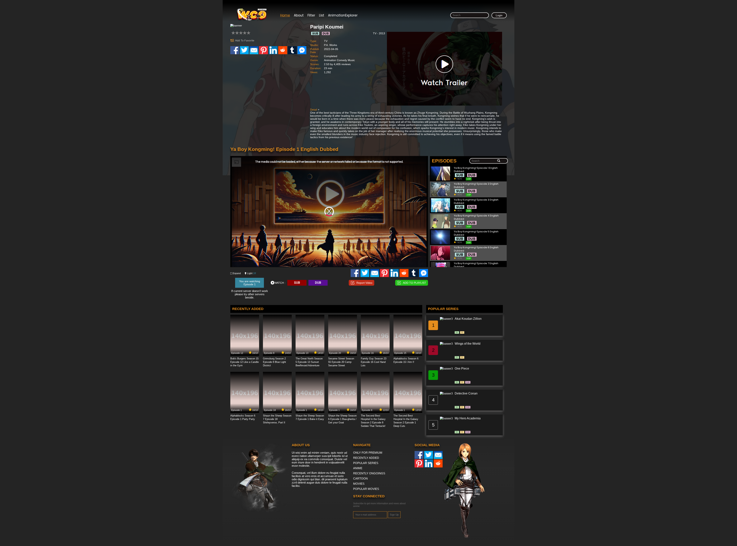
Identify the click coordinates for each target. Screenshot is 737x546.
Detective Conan (466, 393)
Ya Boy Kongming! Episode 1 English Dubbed (476, 169)
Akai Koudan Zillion (468, 318)
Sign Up (394, 514)
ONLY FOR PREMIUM (367, 452)
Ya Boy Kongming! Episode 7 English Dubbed (476, 265)
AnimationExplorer (343, 15)
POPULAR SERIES (365, 463)
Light (251, 273)
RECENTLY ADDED (366, 457)
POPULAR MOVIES (366, 488)
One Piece (462, 368)
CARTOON (360, 478)
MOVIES (358, 483)
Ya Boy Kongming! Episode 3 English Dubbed (476, 201)
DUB (318, 282)
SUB (297, 282)
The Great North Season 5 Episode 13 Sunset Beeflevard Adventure (309, 362)
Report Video (364, 282)
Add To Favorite (244, 40)
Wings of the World (467, 343)
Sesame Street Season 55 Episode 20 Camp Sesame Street (341, 362)
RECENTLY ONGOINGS (369, 473)
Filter (311, 15)
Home (285, 15)
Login (499, 15)
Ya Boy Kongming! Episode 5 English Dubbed (476, 233)
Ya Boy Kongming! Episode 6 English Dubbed (476, 249)
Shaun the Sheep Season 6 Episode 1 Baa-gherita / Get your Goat (342, 419)
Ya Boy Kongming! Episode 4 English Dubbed (476, 217)
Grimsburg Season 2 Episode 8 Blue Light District (274, 362)
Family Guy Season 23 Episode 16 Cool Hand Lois (373, 362)
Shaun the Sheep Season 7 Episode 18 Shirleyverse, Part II (277, 419)
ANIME (357, 468)
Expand (237, 273)
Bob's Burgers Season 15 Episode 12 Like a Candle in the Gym (244, 362)
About (299, 15)
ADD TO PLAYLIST (414, 282)
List (321, 15)
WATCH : (279, 282)
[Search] (498, 161)
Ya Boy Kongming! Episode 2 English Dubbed (476, 185)
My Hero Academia (468, 418)
